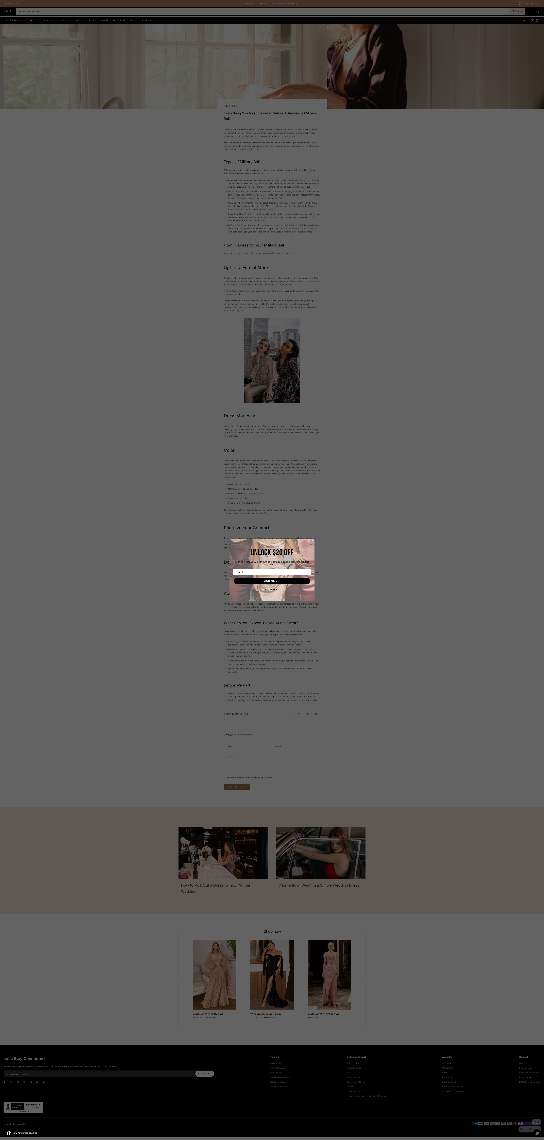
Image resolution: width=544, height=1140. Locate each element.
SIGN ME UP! (272, 581)
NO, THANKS (272, 590)
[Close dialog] (311, 542)
